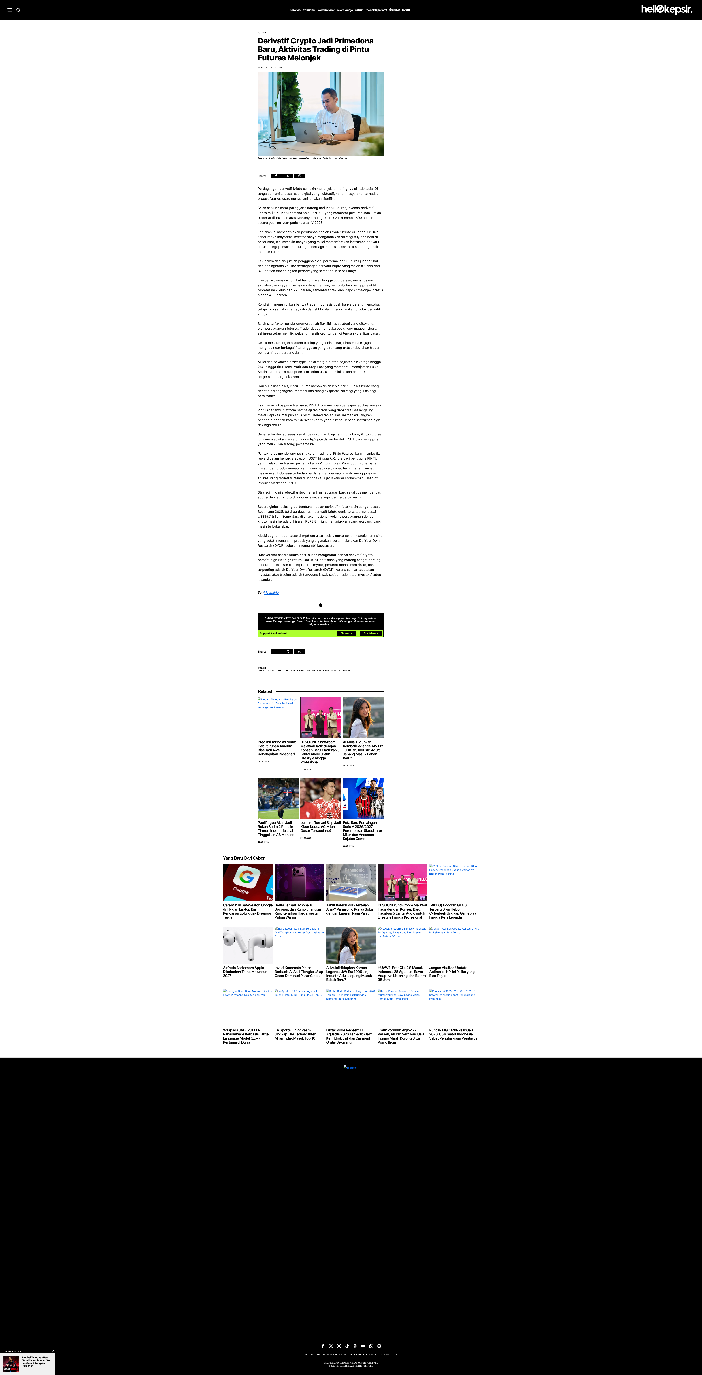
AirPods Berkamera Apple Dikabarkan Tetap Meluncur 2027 (245, 972)
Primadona (335, 671)
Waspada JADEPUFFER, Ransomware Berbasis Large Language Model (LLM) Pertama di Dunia (246, 1037)
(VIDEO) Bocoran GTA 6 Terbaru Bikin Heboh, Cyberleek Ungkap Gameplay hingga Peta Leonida (452, 912)
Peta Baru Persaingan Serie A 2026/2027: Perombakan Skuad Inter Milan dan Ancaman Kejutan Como (362, 831)
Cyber (262, 32)
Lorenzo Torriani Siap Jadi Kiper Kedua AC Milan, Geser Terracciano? (320, 827)
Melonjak (316, 671)
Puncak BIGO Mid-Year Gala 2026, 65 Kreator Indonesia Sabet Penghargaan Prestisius (453, 1035)
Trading (346, 671)
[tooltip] (276, 176)
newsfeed (262, 67)
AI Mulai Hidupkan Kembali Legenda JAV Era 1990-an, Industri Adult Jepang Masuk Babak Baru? (363, 750)
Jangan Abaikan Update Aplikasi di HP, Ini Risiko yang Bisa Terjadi (452, 972)
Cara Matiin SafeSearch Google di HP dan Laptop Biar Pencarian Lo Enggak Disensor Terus (248, 912)
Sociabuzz (371, 633)
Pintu (326, 671)
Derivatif (290, 671)
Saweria (346, 633)
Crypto (280, 671)
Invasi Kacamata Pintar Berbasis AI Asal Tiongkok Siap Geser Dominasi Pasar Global (299, 972)
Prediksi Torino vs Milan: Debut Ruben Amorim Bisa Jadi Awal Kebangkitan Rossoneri (277, 748)
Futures (300, 671)
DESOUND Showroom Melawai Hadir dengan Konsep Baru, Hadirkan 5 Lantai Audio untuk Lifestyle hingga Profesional (319, 752)
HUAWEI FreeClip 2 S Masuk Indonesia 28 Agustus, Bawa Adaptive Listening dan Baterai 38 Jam (402, 974)
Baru (272, 671)
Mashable (271, 592)
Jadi (308, 671)
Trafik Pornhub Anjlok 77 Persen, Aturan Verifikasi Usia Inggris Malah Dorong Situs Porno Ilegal (401, 1037)
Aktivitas (264, 671)
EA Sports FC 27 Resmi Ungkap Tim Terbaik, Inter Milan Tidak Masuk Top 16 (295, 1035)
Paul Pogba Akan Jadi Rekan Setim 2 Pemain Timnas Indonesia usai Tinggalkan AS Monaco (276, 829)
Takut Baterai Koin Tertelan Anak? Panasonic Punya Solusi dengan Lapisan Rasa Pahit (350, 910)
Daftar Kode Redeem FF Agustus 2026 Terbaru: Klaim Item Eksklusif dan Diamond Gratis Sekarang (349, 1037)
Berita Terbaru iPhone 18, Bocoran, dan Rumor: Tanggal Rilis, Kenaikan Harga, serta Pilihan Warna (298, 912)
